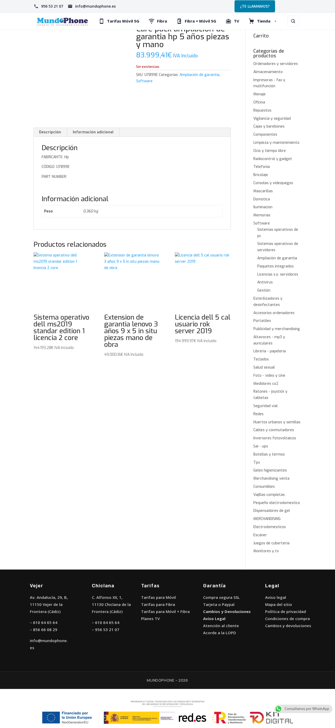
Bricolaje (260, 174)
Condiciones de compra (287, 618)
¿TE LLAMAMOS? (255, 6)
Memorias (261, 215)
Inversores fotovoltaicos (274, 438)
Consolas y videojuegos (273, 182)
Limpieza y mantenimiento (276, 142)
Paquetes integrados (275, 266)
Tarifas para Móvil (158, 597)
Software (144, 81)
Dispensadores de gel (271, 510)
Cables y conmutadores (273, 430)
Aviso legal (275, 597)
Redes (258, 414)
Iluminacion (262, 207)
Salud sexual (264, 367)
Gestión (263, 290)
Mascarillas (263, 191)
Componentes (265, 134)
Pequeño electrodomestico (276, 502)
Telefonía (261, 166)
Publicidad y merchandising (276, 328)
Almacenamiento (268, 71)
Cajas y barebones (268, 126)
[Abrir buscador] (293, 21)
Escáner (260, 535)
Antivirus (265, 282)
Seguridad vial (265, 405)
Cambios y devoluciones (288, 625)
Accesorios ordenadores (273, 312)
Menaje (259, 94)
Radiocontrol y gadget (272, 158)
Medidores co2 (265, 383)
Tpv (256, 462)
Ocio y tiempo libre (269, 150)
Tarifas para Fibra (158, 604)
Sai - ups (260, 446)
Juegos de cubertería (271, 543)
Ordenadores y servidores (275, 63)
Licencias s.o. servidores (277, 274)
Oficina (259, 102)
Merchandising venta (271, 478)
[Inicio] (62, 21)
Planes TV (150, 618)
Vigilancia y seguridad (272, 118)
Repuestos (262, 110)
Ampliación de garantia (199, 74)
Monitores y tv (266, 551)
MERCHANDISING (267, 518)
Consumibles (264, 486)
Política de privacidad (285, 611)
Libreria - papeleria (269, 351)
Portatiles (262, 320)
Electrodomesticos (269, 526)
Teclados (261, 359)
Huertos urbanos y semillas (276, 422)
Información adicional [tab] (93, 132)
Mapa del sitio (278, 604)
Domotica (261, 199)
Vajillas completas (269, 494)
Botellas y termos (269, 454)
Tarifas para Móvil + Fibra (165, 611)
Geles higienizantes (270, 470)
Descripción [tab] (50, 132)
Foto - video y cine (269, 375)
